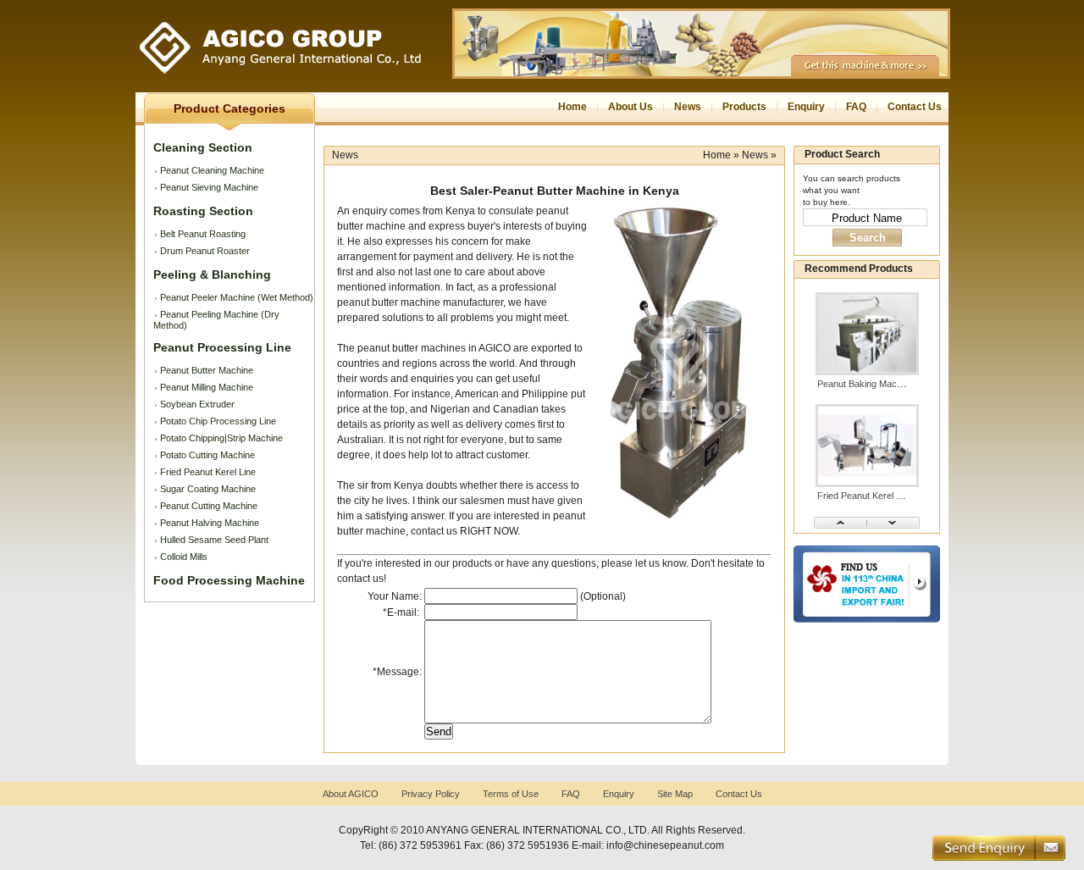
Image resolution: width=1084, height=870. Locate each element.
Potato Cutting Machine (207, 455)
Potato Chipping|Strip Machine (221, 438)
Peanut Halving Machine (209, 523)
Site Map (675, 794)
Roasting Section (203, 211)
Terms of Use (511, 794)
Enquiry (806, 107)
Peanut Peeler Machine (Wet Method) (236, 297)
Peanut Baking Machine (865, 384)
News (687, 107)
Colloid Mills (183, 556)
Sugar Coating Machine (208, 489)
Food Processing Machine (229, 580)
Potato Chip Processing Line (218, 421)
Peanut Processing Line (222, 347)
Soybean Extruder (197, 404)
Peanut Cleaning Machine (212, 170)
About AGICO (351, 794)
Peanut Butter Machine (206, 370)
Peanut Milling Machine (206, 387)
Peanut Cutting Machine (208, 506)
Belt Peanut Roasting (203, 234)
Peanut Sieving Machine (209, 187)
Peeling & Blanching (212, 274)
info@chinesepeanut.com (665, 845)
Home (572, 107)
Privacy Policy (430, 794)
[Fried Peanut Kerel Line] (867, 484)
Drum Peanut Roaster (205, 251)
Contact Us (915, 107)
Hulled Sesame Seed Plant (214, 540)
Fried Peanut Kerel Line (208, 472)
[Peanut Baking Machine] (867, 372)
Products (744, 107)
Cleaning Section (202, 147)
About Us (630, 107)
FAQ (856, 107)
